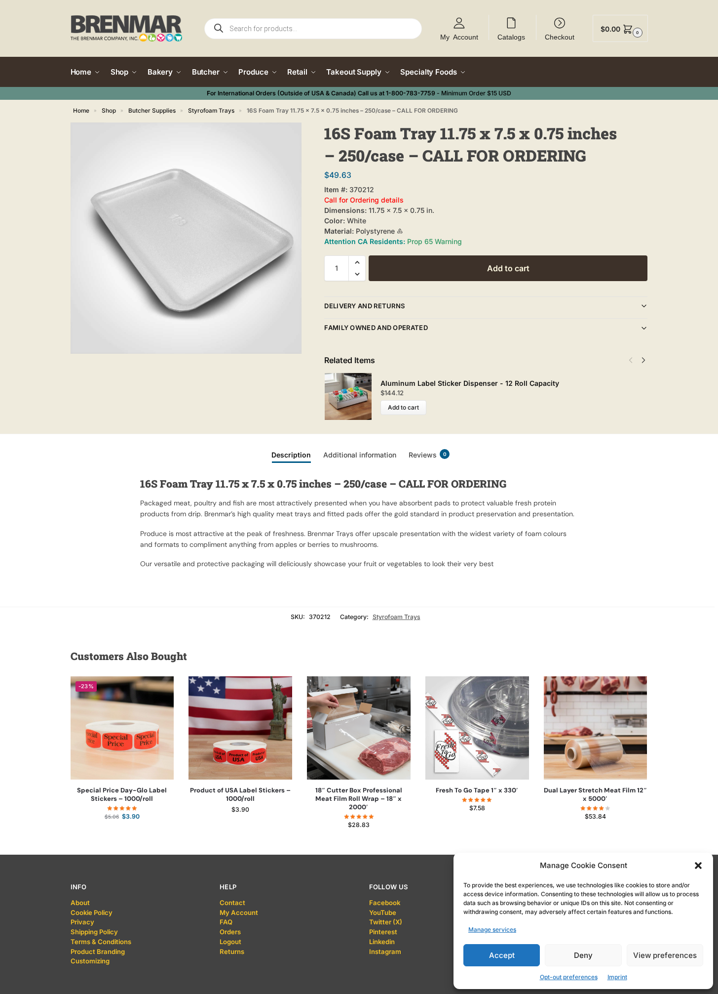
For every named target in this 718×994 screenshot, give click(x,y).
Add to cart (508, 268)
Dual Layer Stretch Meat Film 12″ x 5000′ (595, 795)
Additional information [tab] (359, 455)
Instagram (385, 951)
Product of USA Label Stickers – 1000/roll (240, 795)
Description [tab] (291, 455)
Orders (230, 932)
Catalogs (511, 36)
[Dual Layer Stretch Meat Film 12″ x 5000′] (595, 728)
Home (81, 110)
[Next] (643, 360)
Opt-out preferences (569, 977)
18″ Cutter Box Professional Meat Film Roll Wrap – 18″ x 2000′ (358, 799)
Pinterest (383, 932)
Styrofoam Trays (211, 110)
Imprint (617, 977)
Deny (583, 955)
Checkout (559, 36)
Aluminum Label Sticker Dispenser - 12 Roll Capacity (469, 383)
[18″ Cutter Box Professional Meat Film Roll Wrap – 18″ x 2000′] (359, 728)
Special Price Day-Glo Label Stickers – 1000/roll (122, 795)
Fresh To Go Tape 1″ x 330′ (477, 790)
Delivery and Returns (364, 306)
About (80, 903)
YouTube (382, 912)
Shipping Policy (94, 932)
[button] (698, 865)
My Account (459, 36)
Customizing (90, 961)
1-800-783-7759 (410, 93)
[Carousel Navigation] (634, 360)
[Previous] (631, 360)
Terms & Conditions (101, 942)
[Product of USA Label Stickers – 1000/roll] (240, 728)
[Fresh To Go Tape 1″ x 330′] (477, 728)
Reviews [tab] (428, 455)
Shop (109, 110)
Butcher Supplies (152, 110)
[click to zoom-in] (186, 238)
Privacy (82, 922)
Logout (230, 942)
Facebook (384, 903)
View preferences (665, 955)
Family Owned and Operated (376, 327)
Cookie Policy (92, 912)
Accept (502, 955)
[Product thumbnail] (352, 396)
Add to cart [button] (122, 836)
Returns (232, 951)
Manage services (492, 929)
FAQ (226, 922)
